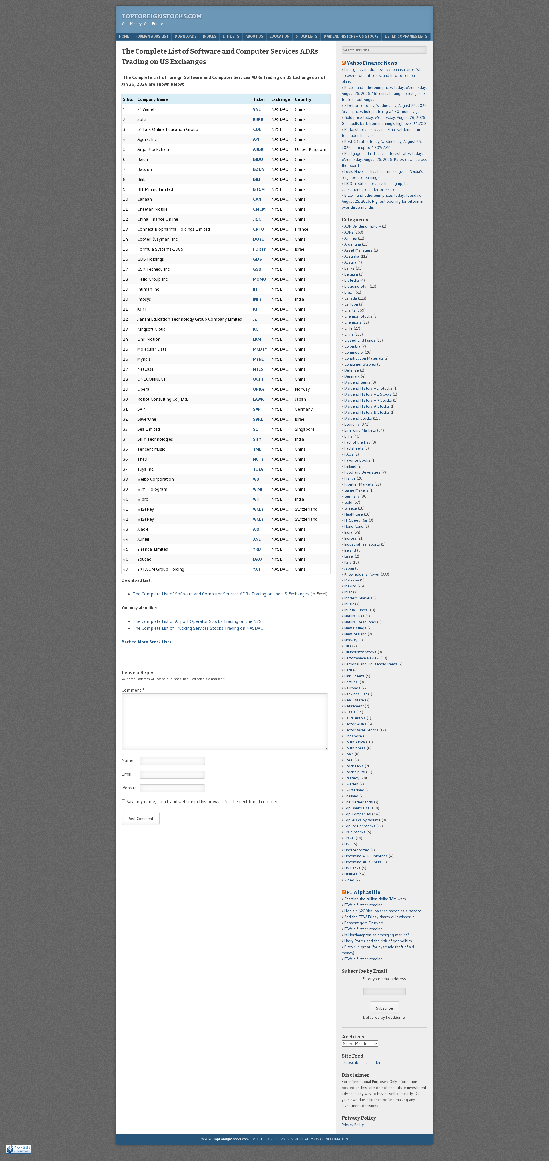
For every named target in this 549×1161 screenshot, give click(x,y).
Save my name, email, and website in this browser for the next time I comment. (203, 801)
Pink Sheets (354, 676)
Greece (350, 508)
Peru (348, 670)
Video (349, 880)
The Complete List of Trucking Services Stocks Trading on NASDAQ (198, 628)
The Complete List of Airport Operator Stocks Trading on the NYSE (198, 621)
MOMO (259, 279)
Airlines (350, 238)
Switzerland (354, 790)
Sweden (351, 784)
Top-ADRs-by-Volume (362, 820)
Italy (347, 562)
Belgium (351, 274)
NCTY (258, 459)
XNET (258, 539)
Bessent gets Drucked (363, 922)
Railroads (352, 688)
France (350, 478)
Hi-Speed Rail (356, 520)
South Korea (355, 748)
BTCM (259, 189)
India (348, 532)
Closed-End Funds (359, 340)
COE (257, 129)
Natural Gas (354, 616)
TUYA (258, 469)
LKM (257, 339)
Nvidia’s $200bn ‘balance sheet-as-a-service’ (383, 910)
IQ (255, 309)
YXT (256, 569)
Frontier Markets (358, 484)
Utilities (350, 874)
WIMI (257, 489)
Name (127, 760)
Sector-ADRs (355, 724)
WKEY (258, 509)
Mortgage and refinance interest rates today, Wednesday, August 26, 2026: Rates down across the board (384, 159)
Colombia (352, 346)
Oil (346, 646)
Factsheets (353, 448)
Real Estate (354, 700)
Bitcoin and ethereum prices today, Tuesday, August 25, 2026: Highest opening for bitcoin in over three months (382, 201)
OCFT (258, 379)
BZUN (258, 169)
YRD (257, 549)
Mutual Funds (355, 610)
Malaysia (351, 580)
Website (129, 788)
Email (127, 774)
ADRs (348, 232)
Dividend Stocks (358, 418)
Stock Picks (354, 766)
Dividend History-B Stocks (366, 412)
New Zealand (355, 634)
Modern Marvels (358, 598)
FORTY (259, 249)
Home (124, 36)
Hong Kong (353, 526)
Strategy (351, 778)
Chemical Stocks (358, 316)
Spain (349, 754)
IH (255, 289)
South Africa (354, 742)
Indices (209, 36)
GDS (257, 259)
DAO (257, 559)
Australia (351, 256)
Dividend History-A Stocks (366, 406)
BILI (256, 179)
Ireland (350, 550)
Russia (349, 712)
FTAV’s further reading (363, 904)
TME (257, 449)
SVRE (258, 419)
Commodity (354, 352)
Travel (349, 838)
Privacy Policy (353, 1124)
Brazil (348, 292)
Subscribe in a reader (362, 1062)
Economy (351, 424)
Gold (348, 502)
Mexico (350, 586)
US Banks (352, 868)
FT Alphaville (363, 892)
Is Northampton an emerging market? (376, 934)
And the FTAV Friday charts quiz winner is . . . (382, 916)
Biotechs (351, 280)
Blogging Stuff (356, 286)
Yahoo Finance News (372, 63)
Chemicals (352, 322)
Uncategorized (356, 850)
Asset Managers (358, 250)
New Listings (355, 628)
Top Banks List (356, 808)
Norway (350, 640)
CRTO (258, 229)
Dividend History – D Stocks (368, 388)
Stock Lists (306, 36)
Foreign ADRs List (151, 36)
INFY (257, 299)
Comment (133, 690)
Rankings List (355, 694)
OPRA (258, 389)
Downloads (186, 36)
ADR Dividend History (362, 226)
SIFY (257, 439)
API (256, 139)
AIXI (256, 529)
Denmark (352, 376)
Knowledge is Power (362, 574)
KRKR (258, 119)
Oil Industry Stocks (360, 652)
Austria (350, 262)
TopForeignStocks (359, 826)
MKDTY (260, 349)
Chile (348, 328)
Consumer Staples (360, 364)
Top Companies (357, 814)
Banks (349, 268)
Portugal (351, 682)
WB (256, 479)
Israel (349, 556)
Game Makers (356, 490)
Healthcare (353, 514)
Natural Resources (360, 622)
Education (279, 36)
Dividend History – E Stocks (368, 394)
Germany (351, 496)
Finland (350, 466)
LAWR (258, 399)
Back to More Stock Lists (147, 642)
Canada (350, 298)
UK (346, 844)
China (348, 334)
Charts (349, 310)
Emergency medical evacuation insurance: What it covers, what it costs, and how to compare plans (383, 75)
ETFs (348, 436)
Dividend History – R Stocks (368, 400)
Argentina (352, 244)
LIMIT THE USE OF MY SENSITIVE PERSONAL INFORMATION (299, 1139)
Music (349, 604)
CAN (257, 199)
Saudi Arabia (355, 718)
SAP (257, 409)
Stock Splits (354, 772)
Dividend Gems (357, 382)
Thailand (351, 796)
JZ (255, 319)
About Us (254, 36)
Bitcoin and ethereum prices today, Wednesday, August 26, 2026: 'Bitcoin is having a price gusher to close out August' (384, 93)
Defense (351, 370)
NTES (258, 369)
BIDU (258, 159)
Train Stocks (354, 832)
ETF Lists (231, 36)
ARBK (258, 149)
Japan (349, 568)
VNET (258, 109)
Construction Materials (363, 358)
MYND (259, 359)
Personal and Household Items (370, 664)
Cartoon (351, 304)
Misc (348, 592)
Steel (348, 760)
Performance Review (361, 658)
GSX (257, 269)
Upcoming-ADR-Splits (362, 862)
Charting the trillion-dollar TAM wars (375, 898)
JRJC (257, 219)
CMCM (259, 209)
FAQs (348, 454)
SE (255, 429)
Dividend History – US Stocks (351, 36)
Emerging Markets (360, 430)
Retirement (354, 706)
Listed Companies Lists (406, 36)
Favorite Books (357, 460)
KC (255, 329)
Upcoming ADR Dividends (366, 856)
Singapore (353, 736)
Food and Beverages (362, 472)
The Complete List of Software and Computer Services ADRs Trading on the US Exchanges (221, 594)
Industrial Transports (362, 544)
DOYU (258, 239)
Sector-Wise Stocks (361, 730)
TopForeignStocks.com (162, 16)
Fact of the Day (357, 442)
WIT (256, 499)
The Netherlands (358, 802)
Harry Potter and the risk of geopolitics (378, 940)
